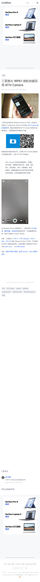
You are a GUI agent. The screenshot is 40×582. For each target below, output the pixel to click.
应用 (3, 295)
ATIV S (16, 239)
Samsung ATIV (6, 292)
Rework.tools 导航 (30, 564)
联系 (9, 564)
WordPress (19, 575)
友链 (22, 564)
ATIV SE (8, 241)
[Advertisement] (20, 56)
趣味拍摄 (7, 231)
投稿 (12, 564)
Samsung (25, 288)
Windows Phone (17, 292)
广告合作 (17, 564)
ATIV (3, 288)
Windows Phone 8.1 (29, 292)
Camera (18, 288)
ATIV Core (8, 247)
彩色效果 (15, 231)
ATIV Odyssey (24, 239)
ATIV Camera (10, 288)
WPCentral (20, 247)
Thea (29, 575)
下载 (3, 75)
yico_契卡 (8, 477)
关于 (5, 564)
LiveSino (6, 2)
